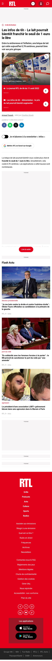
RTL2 (35, 652)
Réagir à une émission (26, 528)
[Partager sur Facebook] (4, 125)
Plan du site (26, 598)
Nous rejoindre (26, 588)
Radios (26, 516)
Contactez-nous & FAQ (26, 560)
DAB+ (27, 656)
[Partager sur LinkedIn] (21, 125)
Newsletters (26, 552)
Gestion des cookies (26, 579)
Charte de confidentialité (26, 574)
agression (5, 403)
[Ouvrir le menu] (3, 3)
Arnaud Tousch (8, 115)
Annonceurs (38, 656)
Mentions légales (26, 569)
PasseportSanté (15, 656)
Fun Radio (26, 652)
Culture (26, 506)
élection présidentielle (10, 300)
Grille (26, 492)
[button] (33, 3)
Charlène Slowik (27, 115)
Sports (26, 511)
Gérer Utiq (26, 584)
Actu (26, 501)
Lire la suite (26, 249)
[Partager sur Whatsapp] (10, 125)
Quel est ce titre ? (26, 533)
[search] (47, 3)
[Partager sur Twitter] (15, 125)
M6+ (17, 652)
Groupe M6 (8, 652)
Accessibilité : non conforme (26, 593)
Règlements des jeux (26, 565)
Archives (26, 547)
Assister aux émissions (26, 523)
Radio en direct (26, 538)
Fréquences (26, 542)
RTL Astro (44, 652)
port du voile (6, 351)
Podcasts (26, 497)
